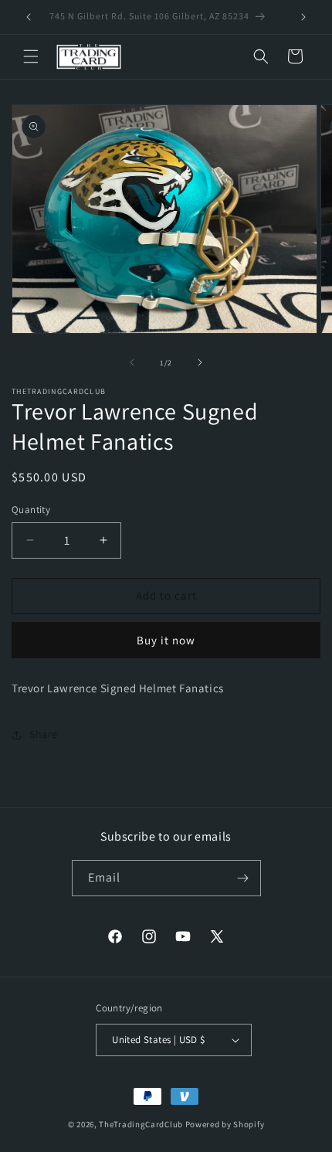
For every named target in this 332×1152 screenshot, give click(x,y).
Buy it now (166, 640)
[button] (31, 56)
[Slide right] (200, 362)
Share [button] (43, 734)
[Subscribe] (243, 878)
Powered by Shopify (225, 1124)
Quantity (31, 509)
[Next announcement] (303, 17)
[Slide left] (132, 362)
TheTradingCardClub (141, 1124)
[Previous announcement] (29, 17)
